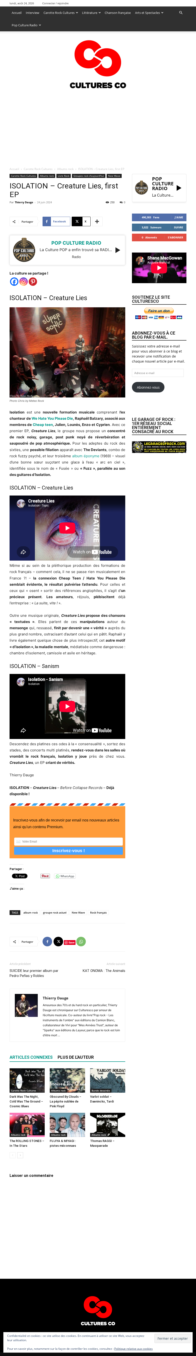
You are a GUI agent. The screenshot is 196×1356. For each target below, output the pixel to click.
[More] (97, 221)
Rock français (98, 912)
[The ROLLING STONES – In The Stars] (27, 1125)
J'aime (179, 217)
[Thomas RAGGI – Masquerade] (107, 1125)
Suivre (178, 227)
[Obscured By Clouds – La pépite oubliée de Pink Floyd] (67, 1080)
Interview (32, 13)
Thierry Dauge (24, 202)
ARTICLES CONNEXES (31, 1057)
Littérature (89, 13)
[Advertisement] (98, 127)
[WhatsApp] (81, 941)
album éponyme (85, 456)
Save (72, 942)
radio (76, 257)
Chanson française (118, 13)
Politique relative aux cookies (133, 1349)
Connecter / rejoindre (55, 3)
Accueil (17, 13)
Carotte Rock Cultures (59, 13)
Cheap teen (43, 424)
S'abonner (175, 237)
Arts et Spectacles (147, 13)
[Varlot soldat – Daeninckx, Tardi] (107, 1080)
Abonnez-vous (148, 387)
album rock (30, 912)
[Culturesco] (98, 61)
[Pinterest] (33, 281)
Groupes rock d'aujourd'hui (88, 175)
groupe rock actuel (54, 912)
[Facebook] (14, 281)
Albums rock (65, 169)
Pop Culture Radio (25, 25)
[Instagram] (23, 281)
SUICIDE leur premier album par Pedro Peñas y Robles (34, 973)
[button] (180, 13)
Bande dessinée (101, 1090)
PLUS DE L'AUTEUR (76, 1057)
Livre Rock (63, 175)
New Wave (114, 175)
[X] (58, 941)
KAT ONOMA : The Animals (104, 971)
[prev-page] (13, 1155)
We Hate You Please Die (52, 418)
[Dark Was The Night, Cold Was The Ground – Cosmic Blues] (27, 1080)
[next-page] (20, 1155)
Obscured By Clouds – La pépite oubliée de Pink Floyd (65, 1101)
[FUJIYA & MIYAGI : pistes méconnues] (67, 1125)
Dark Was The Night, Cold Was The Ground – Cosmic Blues (26, 1101)
